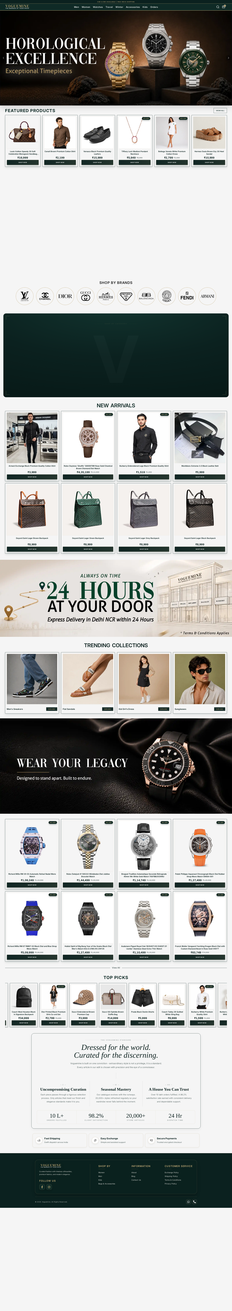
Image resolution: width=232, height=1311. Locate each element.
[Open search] (217, 7)
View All (220, 110)
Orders (154, 7)
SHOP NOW (22, 162)
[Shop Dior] (65, 296)
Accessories (133, 7)
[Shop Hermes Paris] (106, 296)
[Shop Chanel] (45, 296)
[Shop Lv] (25, 296)
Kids (145, 7)
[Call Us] (194, 1201)
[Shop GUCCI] (85, 296)
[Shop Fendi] (187, 296)
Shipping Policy (171, 1176)
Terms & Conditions (173, 1180)
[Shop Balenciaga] (146, 296)
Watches (98, 7)
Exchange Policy (172, 1172)
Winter (119, 7)
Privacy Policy (171, 1184)
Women (86, 7)
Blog (133, 1176)
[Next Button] (228, 58)
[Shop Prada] (126, 296)
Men (76, 7)
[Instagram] (49, 1187)
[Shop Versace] (167, 296)
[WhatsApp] (188, 1201)
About (134, 1172)
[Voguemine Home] (63, 1166)
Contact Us (136, 1180)
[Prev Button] (3, 58)
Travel (109, 7)
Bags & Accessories (106, 1184)
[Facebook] (42, 1187)
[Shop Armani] (207, 296)
